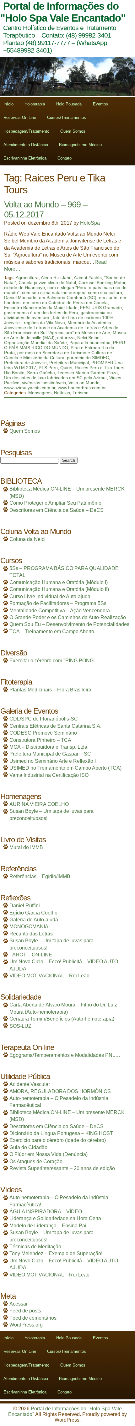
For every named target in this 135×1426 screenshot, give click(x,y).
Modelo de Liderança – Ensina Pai (47, 1225)
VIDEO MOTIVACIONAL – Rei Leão (49, 975)
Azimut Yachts (88, 277)
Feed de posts (25, 1310)
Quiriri (66, 367)
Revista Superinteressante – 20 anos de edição (62, 1168)
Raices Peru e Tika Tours (99, 367)
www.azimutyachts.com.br (29, 387)
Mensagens (39, 392)
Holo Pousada (69, 104)
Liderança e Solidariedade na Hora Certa (55, 1218)
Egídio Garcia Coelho (33, 912)
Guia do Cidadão (28, 1147)
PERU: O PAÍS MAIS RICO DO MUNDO (65, 345)
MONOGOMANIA (28, 926)
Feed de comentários (33, 1318)
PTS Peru (48, 367)
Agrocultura (27, 277)
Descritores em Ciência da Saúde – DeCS (56, 510)
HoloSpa (90, 223)
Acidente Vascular (29, 1084)
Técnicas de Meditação (35, 1246)
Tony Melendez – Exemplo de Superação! (55, 1253)
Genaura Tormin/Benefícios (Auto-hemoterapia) (61, 1018)
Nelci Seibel (88, 337)
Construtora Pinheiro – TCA (40, 740)
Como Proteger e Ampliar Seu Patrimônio (55, 503)
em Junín (108, 297)
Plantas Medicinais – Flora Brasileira (50, 689)
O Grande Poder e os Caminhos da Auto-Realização (67, 617)
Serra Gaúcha (41, 372)
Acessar (18, 1303)
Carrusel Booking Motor (101, 282)
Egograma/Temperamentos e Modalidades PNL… (64, 1055)
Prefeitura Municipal (69, 362)
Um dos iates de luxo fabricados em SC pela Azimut (55, 377)
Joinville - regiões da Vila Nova (34, 322)
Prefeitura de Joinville (25, 362)
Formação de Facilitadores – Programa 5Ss (57, 603)
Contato (64, 158)
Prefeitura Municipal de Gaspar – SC (50, 753)
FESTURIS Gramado (101, 307)
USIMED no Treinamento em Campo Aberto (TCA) (65, 768)
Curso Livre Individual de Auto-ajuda (49, 596)
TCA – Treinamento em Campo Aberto (51, 631)
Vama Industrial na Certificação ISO (49, 775)
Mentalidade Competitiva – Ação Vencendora (59, 610)
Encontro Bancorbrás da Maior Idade (41, 307)
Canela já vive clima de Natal (47, 282)
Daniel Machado (20, 297)
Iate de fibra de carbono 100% (83, 317)
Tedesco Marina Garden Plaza (87, 372)
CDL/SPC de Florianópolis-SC (43, 718)
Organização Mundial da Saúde (35, 342)
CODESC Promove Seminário (43, 733)
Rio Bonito (14, 372)
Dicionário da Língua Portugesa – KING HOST (61, 1133)
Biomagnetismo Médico (80, 144)
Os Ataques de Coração (35, 1161)
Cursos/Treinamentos (66, 117)
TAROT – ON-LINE (30, 954)
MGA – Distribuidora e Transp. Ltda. (49, 747)
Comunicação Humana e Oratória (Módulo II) (59, 589)
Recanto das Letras (31, 933)
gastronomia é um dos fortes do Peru (41, 312)
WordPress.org (26, 1324)
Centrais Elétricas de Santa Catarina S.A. (55, 726)
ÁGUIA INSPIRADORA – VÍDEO (45, 1211)
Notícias (62, 392)
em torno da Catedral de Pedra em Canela (65, 302)
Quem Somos (72, 131)
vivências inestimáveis (44, 382)
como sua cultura (105, 292)
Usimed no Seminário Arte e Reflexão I (52, 761)
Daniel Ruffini (24, 905)
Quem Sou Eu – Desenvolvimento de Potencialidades (69, 624)
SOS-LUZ (20, 1026)
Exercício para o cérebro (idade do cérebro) (57, 1140)
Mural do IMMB (26, 847)
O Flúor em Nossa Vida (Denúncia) (48, 1154)
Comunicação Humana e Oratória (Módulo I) (58, 582)
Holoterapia (34, 104)
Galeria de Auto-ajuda (33, 919)
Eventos (100, 104)
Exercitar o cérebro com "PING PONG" (52, 660)
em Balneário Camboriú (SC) (67, 297)
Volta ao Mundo (84, 382)
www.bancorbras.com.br (82, 387)
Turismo (81, 392)
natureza (66, 337)
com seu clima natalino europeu (53, 292)
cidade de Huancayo (24, 287)
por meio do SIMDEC (88, 357)
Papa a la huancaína (90, 342)
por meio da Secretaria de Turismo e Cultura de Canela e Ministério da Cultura (58, 355)
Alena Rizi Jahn (56, 277)
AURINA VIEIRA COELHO (39, 804)
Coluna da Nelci (27, 539)
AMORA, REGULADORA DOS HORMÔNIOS (60, 1091)
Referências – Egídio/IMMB (39, 876)
